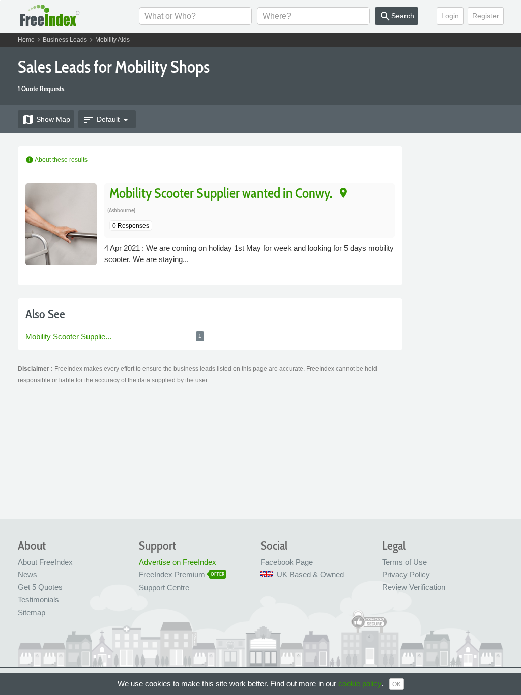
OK (396, 684)
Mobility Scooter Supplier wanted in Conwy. (220, 192)
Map (46, 119)
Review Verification (413, 587)
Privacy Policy (406, 574)
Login (450, 16)
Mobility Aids (112, 39)
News (27, 574)
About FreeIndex (45, 562)
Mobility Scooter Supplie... (68, 336)
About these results (56, 159)
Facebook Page (286, 562)
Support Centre (164, 587)
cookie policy (359, 683)
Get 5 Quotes (40, 587)
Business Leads (65, 39)
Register (485, 16)
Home (26, 39)
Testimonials (38, 599)
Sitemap (31, 612)
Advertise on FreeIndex (177, 562)
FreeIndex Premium (172, 574)
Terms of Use (404, 562)
